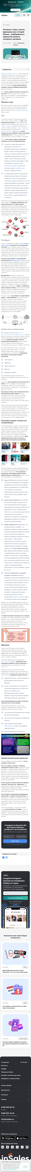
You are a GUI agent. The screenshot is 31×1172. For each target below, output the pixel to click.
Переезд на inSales (7, 1072)
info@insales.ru (7, 1119)
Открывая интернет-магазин (9, 73)
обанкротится (8, 726)
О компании (5, 1062)
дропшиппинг (15, 260)
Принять (25, 1166)
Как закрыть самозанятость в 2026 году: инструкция (14, 1007)
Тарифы (3, 1069)
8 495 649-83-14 (7, 1107)
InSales (13, 178)
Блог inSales (6, 25)
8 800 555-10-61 (7, 1113)
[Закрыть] (28, 2)
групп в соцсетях (19, 597)
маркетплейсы (23, 1038)
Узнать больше (15, 9)
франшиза (4, 667)
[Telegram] (7, 857)
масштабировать (6, 661)
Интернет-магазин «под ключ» (11, 1075)
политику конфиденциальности (18, 844)
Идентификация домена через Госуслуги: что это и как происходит (15, 971)
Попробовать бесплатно (15, 898)
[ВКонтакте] (3, 857)
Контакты (4, 1065)
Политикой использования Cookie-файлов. (11, 1169)
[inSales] (4, 15)
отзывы (19, 128)
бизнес (25, 967)
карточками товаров (10, 165)
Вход (18, 15)
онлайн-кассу (20, 168)
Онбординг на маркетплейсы (10, 1078)
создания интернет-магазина (19, 110)
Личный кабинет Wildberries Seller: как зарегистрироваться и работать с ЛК (15, 1043)
